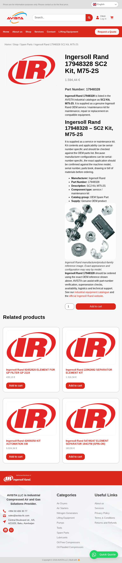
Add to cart (96, 306)
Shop (15, 44)
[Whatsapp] (11, 530)
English (101, 4)
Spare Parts (26, 44)
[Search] (89, 17)
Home (8, 44)
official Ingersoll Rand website (86, 296)
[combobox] (59, 17)
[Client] (97, 17)
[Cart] (111, 17)
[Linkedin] (5, 530)
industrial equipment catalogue (92, 292)
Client (102, 16)
